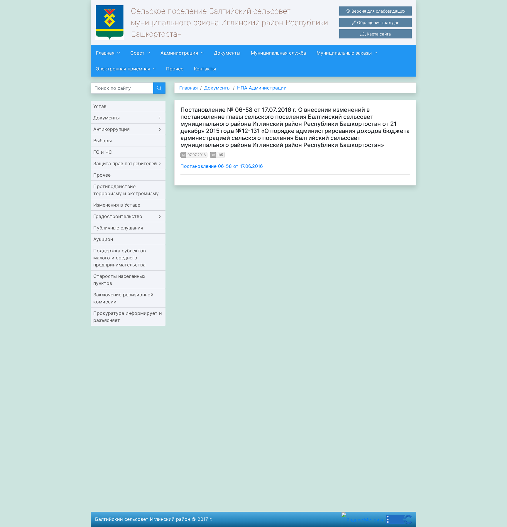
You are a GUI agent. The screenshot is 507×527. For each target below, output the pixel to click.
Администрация (179, 53)
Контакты (205, 69)
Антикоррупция (111, 129)
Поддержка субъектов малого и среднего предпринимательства (119, 258)
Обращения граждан (377, 22)
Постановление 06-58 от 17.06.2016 (221, 166)
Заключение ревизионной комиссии (123, 298)
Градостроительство (117, 216)
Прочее (174, 69)
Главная (105, 53)
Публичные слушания (118, 228)
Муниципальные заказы (344, 53)
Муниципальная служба (278, 53)
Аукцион (103, 239)
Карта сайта (378, 33)
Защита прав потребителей (125, 163)
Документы (227, 53)
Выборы (102, 140)
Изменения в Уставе (116, 205)
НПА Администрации (262, 88)
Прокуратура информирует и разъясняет (127, 316)
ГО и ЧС (102, 152)
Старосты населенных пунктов (119, 279)
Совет (137, 53)
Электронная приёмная (123, 69)
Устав (100, 106)
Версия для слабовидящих (377, 11)
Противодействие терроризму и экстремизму (126, 189)
